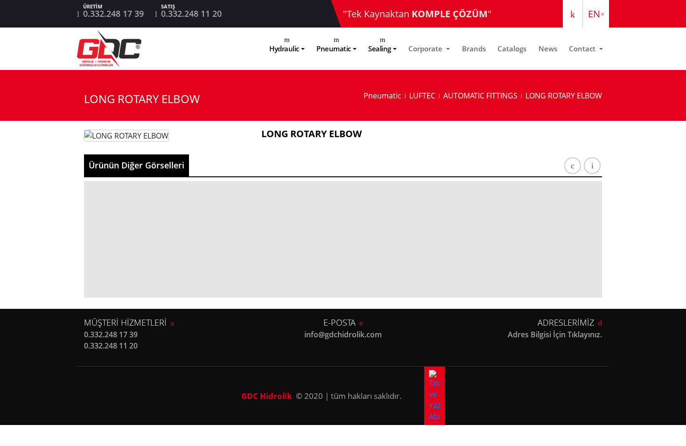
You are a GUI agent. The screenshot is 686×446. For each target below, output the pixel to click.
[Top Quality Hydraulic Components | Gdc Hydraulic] (109, 49)
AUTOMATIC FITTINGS (480, 96)
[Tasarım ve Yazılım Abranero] (434, 396)
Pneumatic (333, 48)
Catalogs (511, 48)
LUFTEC (422, 96)
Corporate (426, 48)
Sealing (379, 48)
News (548, 48)
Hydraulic (284, 48)
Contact (583, 48)
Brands (474, 48)
